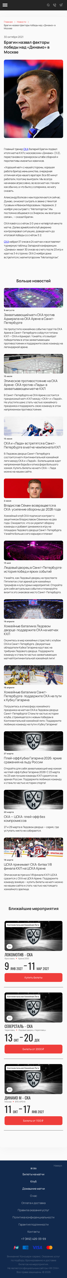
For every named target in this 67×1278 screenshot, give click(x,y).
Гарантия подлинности (34, 1224)
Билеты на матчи (33, 1174)
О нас (33, 1196)
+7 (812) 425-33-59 (33, 1239)
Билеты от (33, 1049)
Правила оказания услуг (33, 1210)
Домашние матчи (33, 1188)
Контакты (33, 1231)
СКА (25, 149)
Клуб (33, 1181)
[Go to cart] (61, 5)
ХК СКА (34, 1168)
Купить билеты (33, 977)
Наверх (58, 1165)
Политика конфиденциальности (33, 1217)
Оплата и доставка (33, 1203)
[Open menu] (5, 5)
